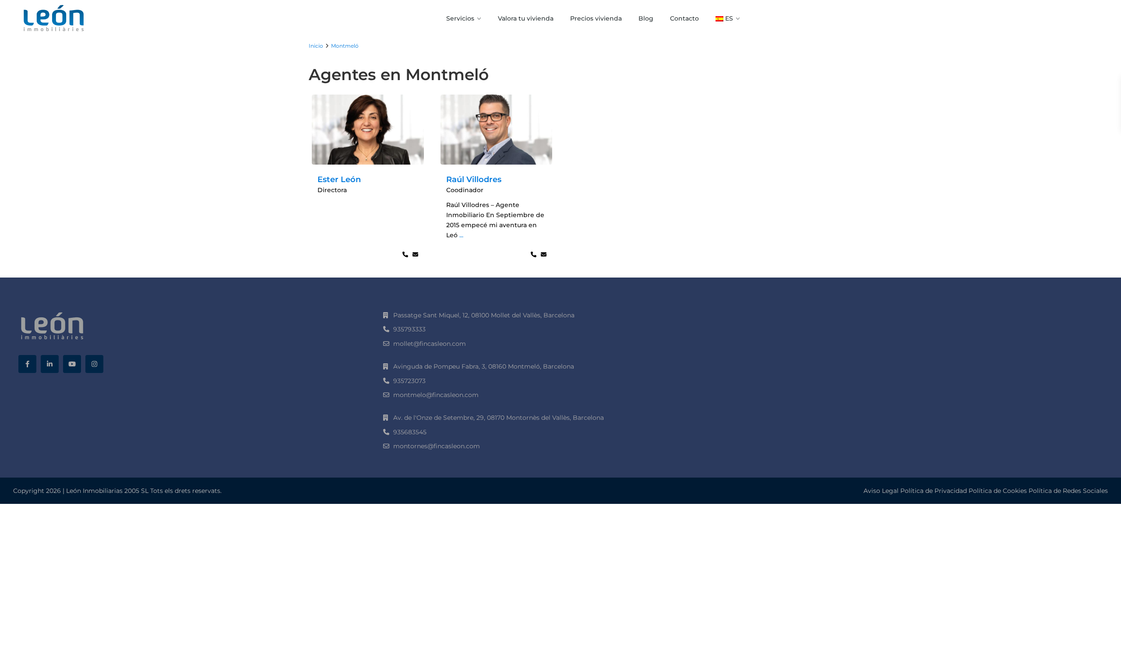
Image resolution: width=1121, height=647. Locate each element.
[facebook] (27, 364)
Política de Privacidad (933, 491)
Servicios (460, 18)
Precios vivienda (596, 18)
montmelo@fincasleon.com (436, 395)
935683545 (410, 432)
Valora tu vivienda (525, 18)
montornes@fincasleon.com (436, 446)
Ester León (339, 179)
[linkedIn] (50, 364)
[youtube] (72, 364)
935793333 (409, 329)
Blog (645, 18)
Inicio (316, 45)
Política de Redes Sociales (1068, 491)
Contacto (684, 18)
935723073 (409, 381)
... (461, 235)
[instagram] (94, 364)
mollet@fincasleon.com (429, 344)
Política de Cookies (998, 491)
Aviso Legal (881, 491)
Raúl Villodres (473, 179)
